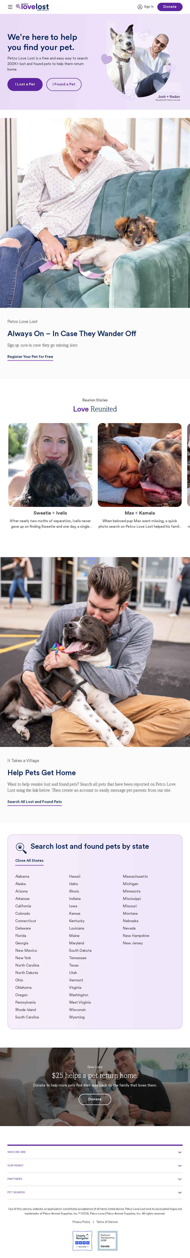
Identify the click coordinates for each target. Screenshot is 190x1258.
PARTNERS (14, 1179)
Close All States (29, 861)
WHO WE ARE (16, 1152)
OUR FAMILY (15, 1165)
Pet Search (16, 1192)
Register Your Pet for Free (30, 357)
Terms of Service (106, 1222)
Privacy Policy (81, 1222)
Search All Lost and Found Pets (34, 802)
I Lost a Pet (25, 84)
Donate (170, 7)
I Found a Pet (64, 84)
